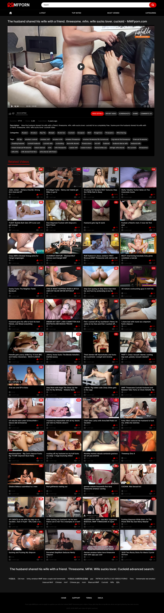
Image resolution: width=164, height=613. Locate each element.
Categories (151, 13)
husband (106, 143)
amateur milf (45, 139)
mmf (65, 582)
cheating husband (18, 143)
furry (132, 579)
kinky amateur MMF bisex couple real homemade (46, 579)
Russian (24, 133)
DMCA (100, 598)
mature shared (39, 148)
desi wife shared (73, 143)
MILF (89, 133)
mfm (49, 148)
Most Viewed (113, 13)
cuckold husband (34, 143)
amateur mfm (57, 139)
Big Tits (42, 133)
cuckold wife (47, 143)
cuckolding (60, 143)
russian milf (73, 148)
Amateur (34, 133)
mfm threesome (60, 148)
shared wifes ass (101, 148)
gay (91, 579)
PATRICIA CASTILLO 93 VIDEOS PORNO (112, 579)
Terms (89, 598)
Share (135, 113)
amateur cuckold (31, 139)
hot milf (97, 143)
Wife (112, 582)
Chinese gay (75, 582)
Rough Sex (98, 133)
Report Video (111, 113)
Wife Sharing (121, 133)
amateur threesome (73, 139)
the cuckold (132, 148)
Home (11, 13)
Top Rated (76, 13)
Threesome (109, 133)
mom (84, 582)
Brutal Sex (61, 133)
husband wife (136, 143)
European (81, 133)
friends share (86, 143)
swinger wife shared (117, 148)
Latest (42, 13)
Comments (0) (146, 113)
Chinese (58, 582)
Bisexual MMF (93, 582)
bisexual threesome (140, 139)
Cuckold (71, 133)
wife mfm (15, 152)
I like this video (10, 113)
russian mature (86, 148)
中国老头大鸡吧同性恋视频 (78, 579)
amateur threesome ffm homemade (95, 139)
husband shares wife (120, 143)
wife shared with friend (48, 152)
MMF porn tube (80, 608)
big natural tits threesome (121, 139)
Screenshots (124, 113)
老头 (118, 582)
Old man (21, 579)
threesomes (143, 148)
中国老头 (12, 579)
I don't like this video (13, 113)
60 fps (19, 139)
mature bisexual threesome (21, 148)
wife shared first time (29, 152)
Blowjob (52, 133)
